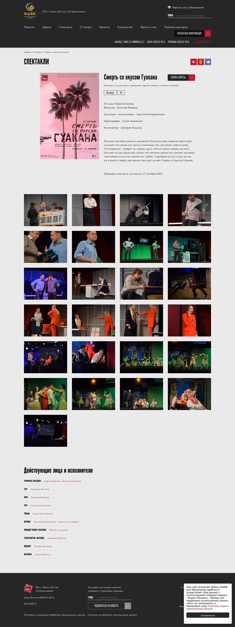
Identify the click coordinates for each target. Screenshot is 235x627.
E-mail (90, 597)
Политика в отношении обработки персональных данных (54, 614)
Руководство (125, 27)
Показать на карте (203, 42)
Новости (29, 27)
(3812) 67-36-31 (159, 42)
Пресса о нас (149, 27)
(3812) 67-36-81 (183, 42)
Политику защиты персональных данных (207, 607)
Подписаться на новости (106, 606)
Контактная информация (189, 33)
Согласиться (208, 615)
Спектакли (65, 27)
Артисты (104, 27)
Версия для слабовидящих (188, 7)
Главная (27, 52)
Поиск (170, 15)
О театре (85, 27)
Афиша (46, 27)
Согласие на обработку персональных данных (112, 614)
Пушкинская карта (176, 27)
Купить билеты (178, 77)
